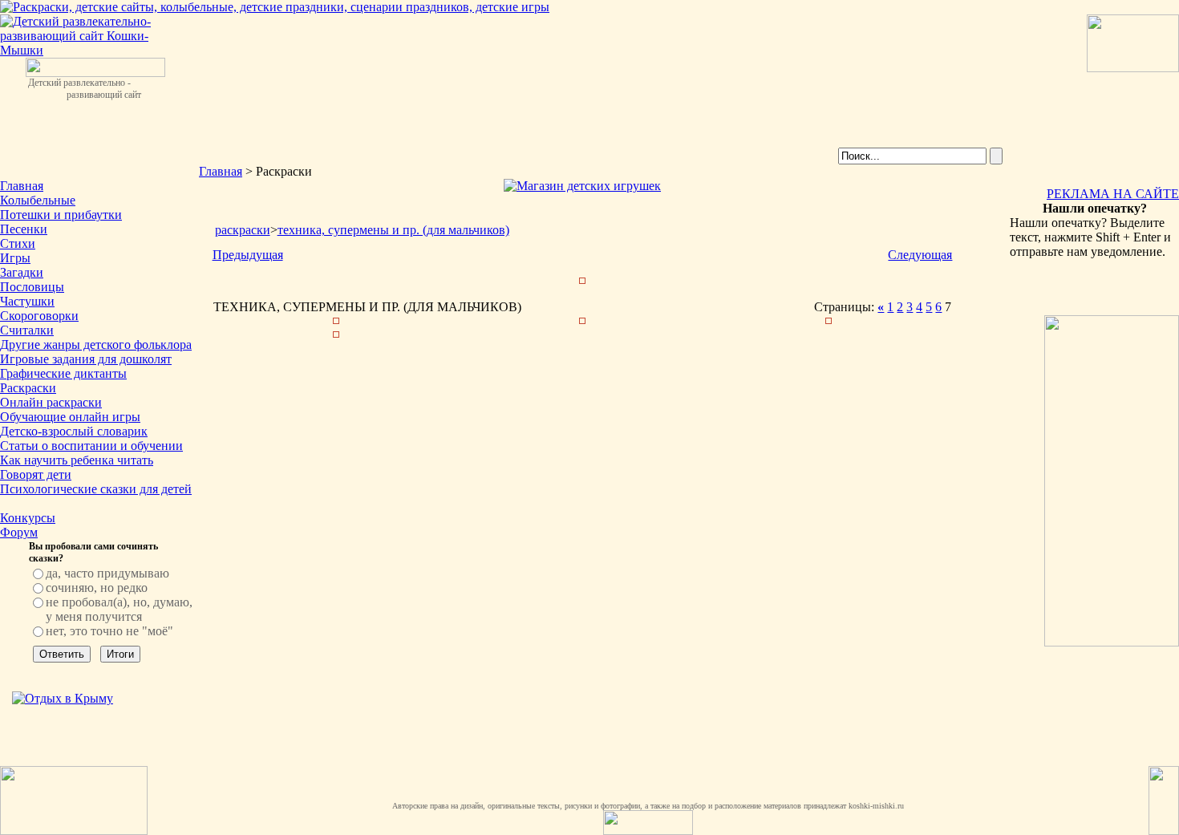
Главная (21, 186)
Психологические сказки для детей (96, 489)
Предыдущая (248, 254)
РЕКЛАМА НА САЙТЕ (1113, 194)
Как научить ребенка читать (76, 460)
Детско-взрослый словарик (74, 431)
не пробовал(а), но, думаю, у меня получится (119, 609)
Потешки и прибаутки (61, 214)
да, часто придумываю (107, 573)
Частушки (27, 301)
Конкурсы (27, 518)
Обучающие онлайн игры (70, 417)
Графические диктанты (63, 373)
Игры (15, 258)
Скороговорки (39, 315)
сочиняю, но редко (97, 587)
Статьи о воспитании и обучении (91, 445)
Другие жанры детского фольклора (96, 344)
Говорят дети (35, 474)
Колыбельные (37, 200)
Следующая (920, 254)
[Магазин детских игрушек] (582, 186)
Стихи (17, 243)
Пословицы (32, 287)
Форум (19, 532)
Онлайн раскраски (51, 402)
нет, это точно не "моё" (109, 631)
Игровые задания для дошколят (86, 359)
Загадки (21, 272)
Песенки (23, 229)
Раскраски (28, 388)
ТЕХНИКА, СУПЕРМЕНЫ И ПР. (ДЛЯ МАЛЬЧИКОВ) (393, 230)
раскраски (242, 230)
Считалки (27, 330)
